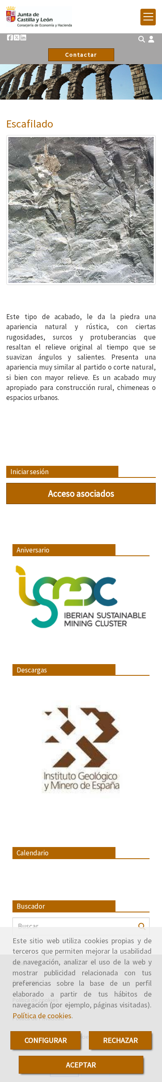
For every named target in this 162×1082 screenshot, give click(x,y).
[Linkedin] (23, 37)
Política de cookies (41, 1015)
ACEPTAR (81, 1065)
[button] (151, 39)
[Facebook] (10, 37)
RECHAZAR (120, 1040)
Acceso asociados (81, 493)
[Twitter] (17, 37)
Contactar (81, 54)
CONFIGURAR (46, 1040)
